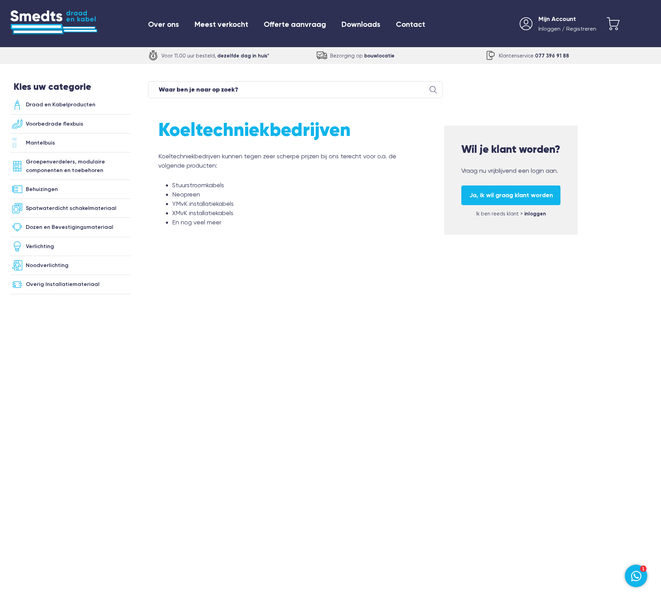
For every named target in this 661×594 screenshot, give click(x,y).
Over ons (163, 24)
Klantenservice (534, 56)
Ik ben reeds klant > (511, 213)
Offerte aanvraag (295, 24)
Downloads (361, 24)
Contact (410, 24)
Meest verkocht (221, 24)
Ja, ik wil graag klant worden (511, 195)
